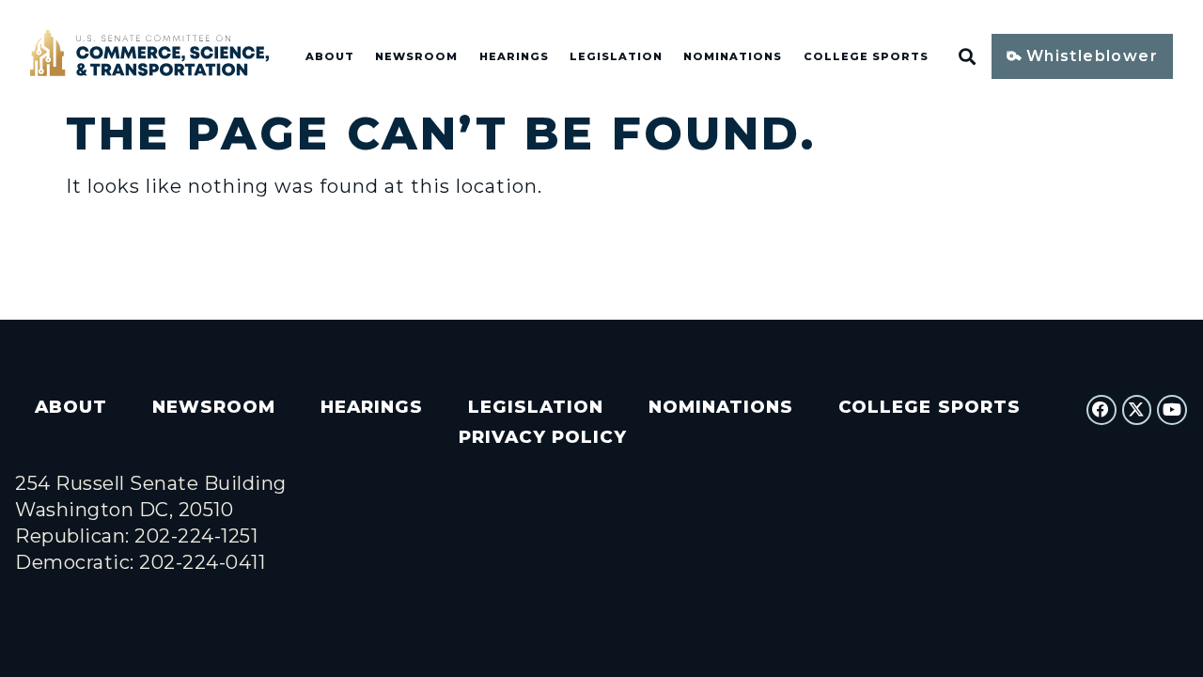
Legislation (616, 56)
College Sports (866, 56)
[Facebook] (1101, 410)
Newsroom (416, 56)
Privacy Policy (543, 437)
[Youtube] (1172, 410)
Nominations (732, 56)
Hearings (514, 56)
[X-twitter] (1137, 410)
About (329, 56)
